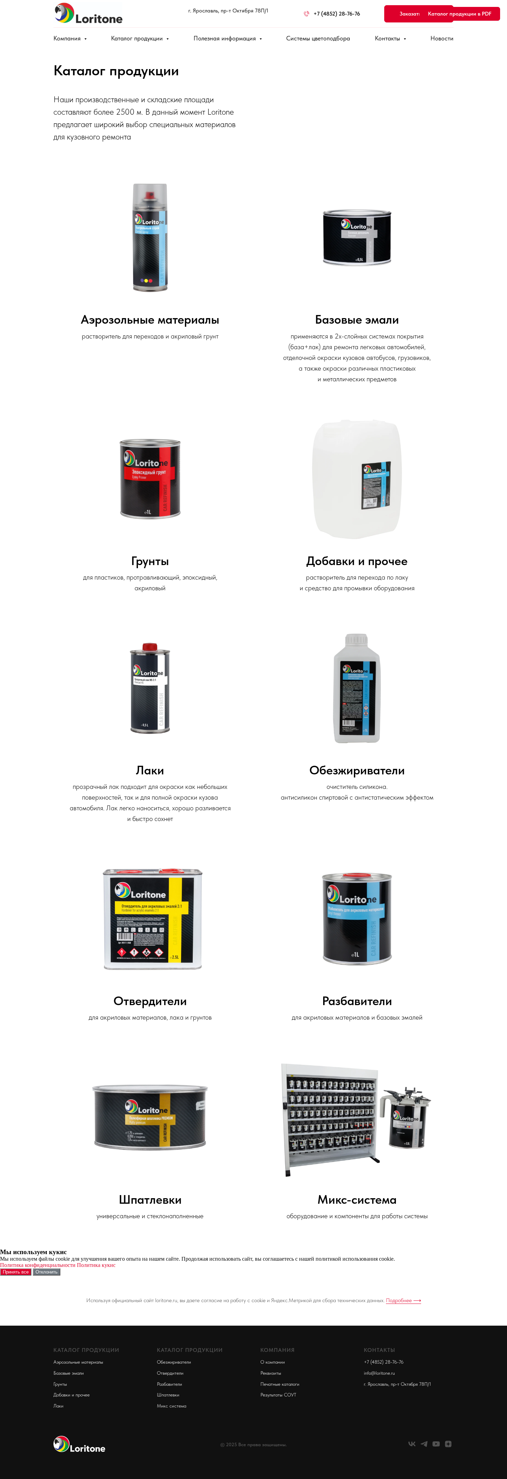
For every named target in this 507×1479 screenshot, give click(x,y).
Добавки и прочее (357, 560)
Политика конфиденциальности (38, 1265)
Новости (442, 38)
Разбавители (357, 1000)
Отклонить (47, 1272)
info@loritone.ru (379, 1373)
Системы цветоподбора (318, 38)
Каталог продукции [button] (138, 38)
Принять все (16, 1272)
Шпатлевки (150, 1199)
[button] (419, 13)
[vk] (412, 1446)
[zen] (448, 1446)
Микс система (171, 1406)
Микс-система (357, 1199)
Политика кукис (96, 1265)
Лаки (150, 770)
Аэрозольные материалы (150, 319)
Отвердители (150, 1000)
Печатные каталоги (279, 1384)
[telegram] (424, 1446)
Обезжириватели (357, 770)
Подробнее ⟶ (403, 1300)
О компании (272, 1362)
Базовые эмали (357, 319)
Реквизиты (270, 1373)
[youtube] (436, 1446)
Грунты (150, 560)
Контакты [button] (388, 38)
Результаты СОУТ (278, 1394)
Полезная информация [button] (225, 38)
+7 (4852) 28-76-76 (384, 1362)
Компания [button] (67, 38)
